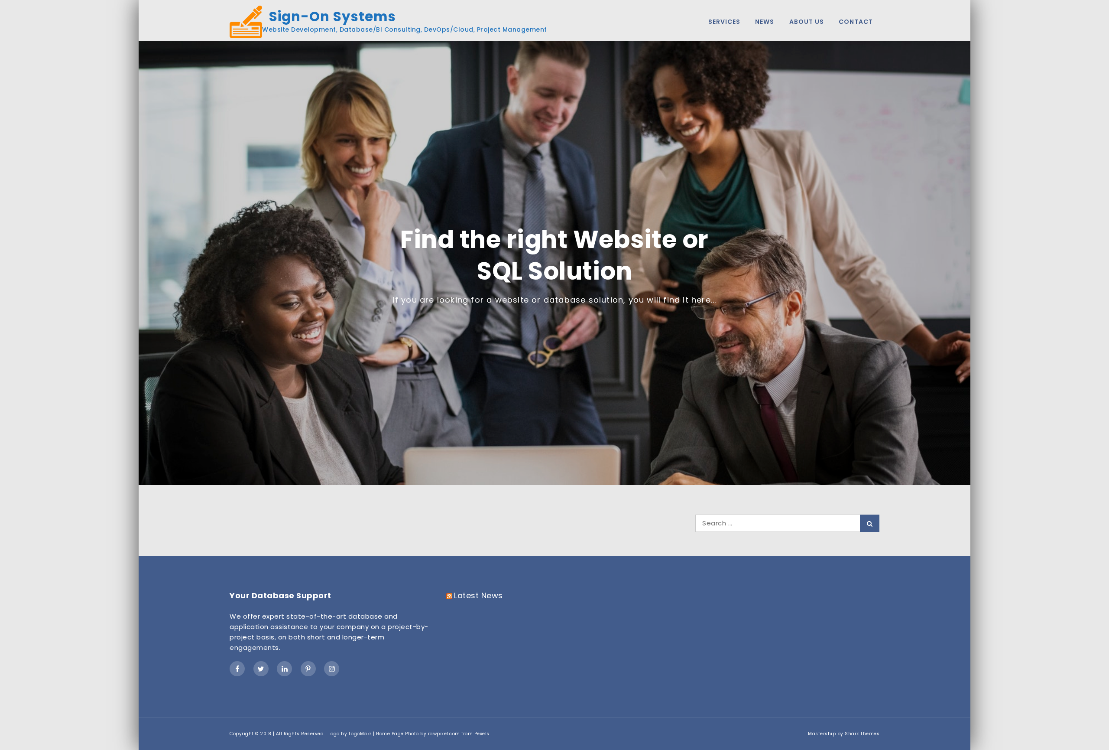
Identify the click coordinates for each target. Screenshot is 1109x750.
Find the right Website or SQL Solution (554, 255)
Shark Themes (862, 733)
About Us (806, 21)
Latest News (478, 595)
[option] (554, 263)
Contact (856, 21)
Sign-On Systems (329, 16)
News (764, 21)
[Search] (869, 523)
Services (724, 21)
